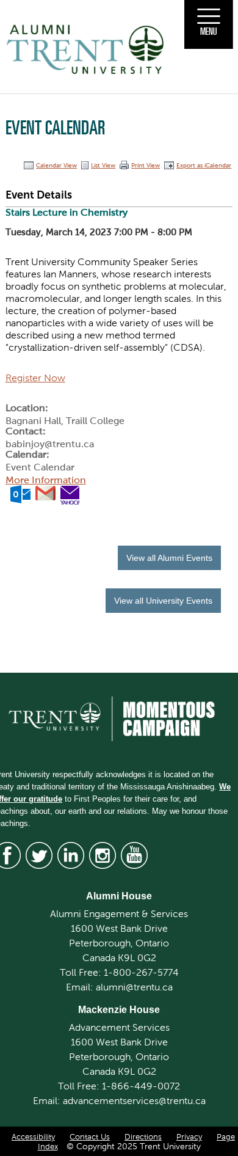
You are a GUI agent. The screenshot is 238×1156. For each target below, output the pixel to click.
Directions (143, 1137)
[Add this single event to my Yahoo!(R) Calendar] (69, 494)
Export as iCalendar (203, 165)
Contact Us (90, 1137)
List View (103, 165)
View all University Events (163, 600)
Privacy (189, 1137)
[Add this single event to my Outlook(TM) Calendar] (20, 494)
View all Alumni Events (169, 558)
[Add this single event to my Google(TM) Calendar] (45, 494)
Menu (208, 31)
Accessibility (33, 1137)
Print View (145, 165)
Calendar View (56, 165)
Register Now (35, 378)
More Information (45, 480)
